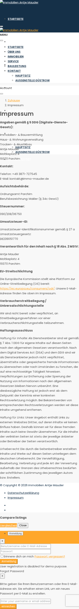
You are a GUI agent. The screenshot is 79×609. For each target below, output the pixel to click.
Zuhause (14, 100)
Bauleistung (17, 110)
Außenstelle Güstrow (32, 152)
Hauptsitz (22, 147)
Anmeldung (9, 561)
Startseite (15, 19)
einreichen (8, 606)
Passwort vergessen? (50, 556)
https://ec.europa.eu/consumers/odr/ (27, 288)
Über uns (14, 42)
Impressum (16, 498)
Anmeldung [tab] (15, 533)
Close (23, 525)
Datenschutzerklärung (23, 493)
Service (13, 88)
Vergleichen (8, 525)
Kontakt (14, 71)
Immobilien (16, 56)
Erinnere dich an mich (19, 556)
